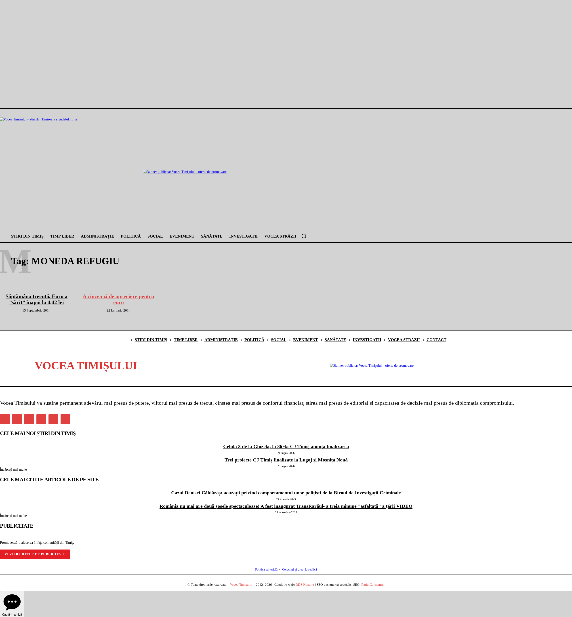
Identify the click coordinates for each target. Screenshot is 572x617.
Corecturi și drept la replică (299, 569)
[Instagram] (17, 419)
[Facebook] (5, 419)
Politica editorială (266, 569)
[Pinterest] (29, 419)
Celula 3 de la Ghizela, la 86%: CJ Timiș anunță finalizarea (286, 446)
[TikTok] (41, 419)
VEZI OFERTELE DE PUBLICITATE (35, 554)
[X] (53, 419)
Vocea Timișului (241, 584)
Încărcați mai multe (13, 469)
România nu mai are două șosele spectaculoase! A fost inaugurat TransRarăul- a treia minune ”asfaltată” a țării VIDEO (286, 506)
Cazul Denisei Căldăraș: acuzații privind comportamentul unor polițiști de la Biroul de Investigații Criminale (286, 492)
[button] (304, 236)
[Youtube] (65, 419)
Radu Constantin (373, 584)
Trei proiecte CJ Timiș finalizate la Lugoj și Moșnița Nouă (286, 460)
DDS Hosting (305, 584)
